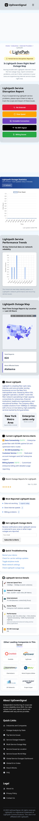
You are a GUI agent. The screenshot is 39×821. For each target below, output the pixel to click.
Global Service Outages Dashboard (19, 758)
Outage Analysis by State (15, 730)
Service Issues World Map (16, 754)
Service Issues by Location (16, 749)
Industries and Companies (16, 725)
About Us (10, 788)
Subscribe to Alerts (11, 540)
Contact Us (10, 798)
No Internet (21, 107)
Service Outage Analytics (15, 740)
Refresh (8, 185)
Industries (14, 46)
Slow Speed (20, 114)
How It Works (11, 768)
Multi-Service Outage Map (16, 744)
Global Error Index (13, 763)
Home (8, 46)
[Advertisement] (19, 32)
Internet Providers (26, 46)
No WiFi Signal (21, 128)
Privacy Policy (11, 793)
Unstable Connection (20, 121)
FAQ (8, 772)
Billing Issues (21, 134)
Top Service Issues (13, 735)
